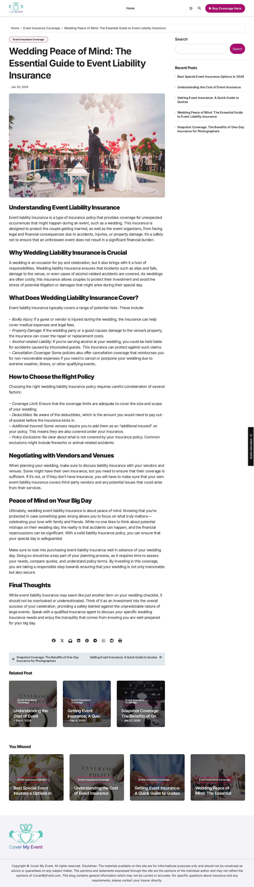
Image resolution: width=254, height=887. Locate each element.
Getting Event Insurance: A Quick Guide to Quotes (84, 716)
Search (181, 39)
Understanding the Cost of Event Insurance (31, 716)
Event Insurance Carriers (31, 779)
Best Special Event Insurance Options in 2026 (210, 76)
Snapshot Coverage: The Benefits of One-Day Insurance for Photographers (210, 129)
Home (130, 8)
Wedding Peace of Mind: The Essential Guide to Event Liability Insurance (210, 114)
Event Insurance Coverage (28, 39)
